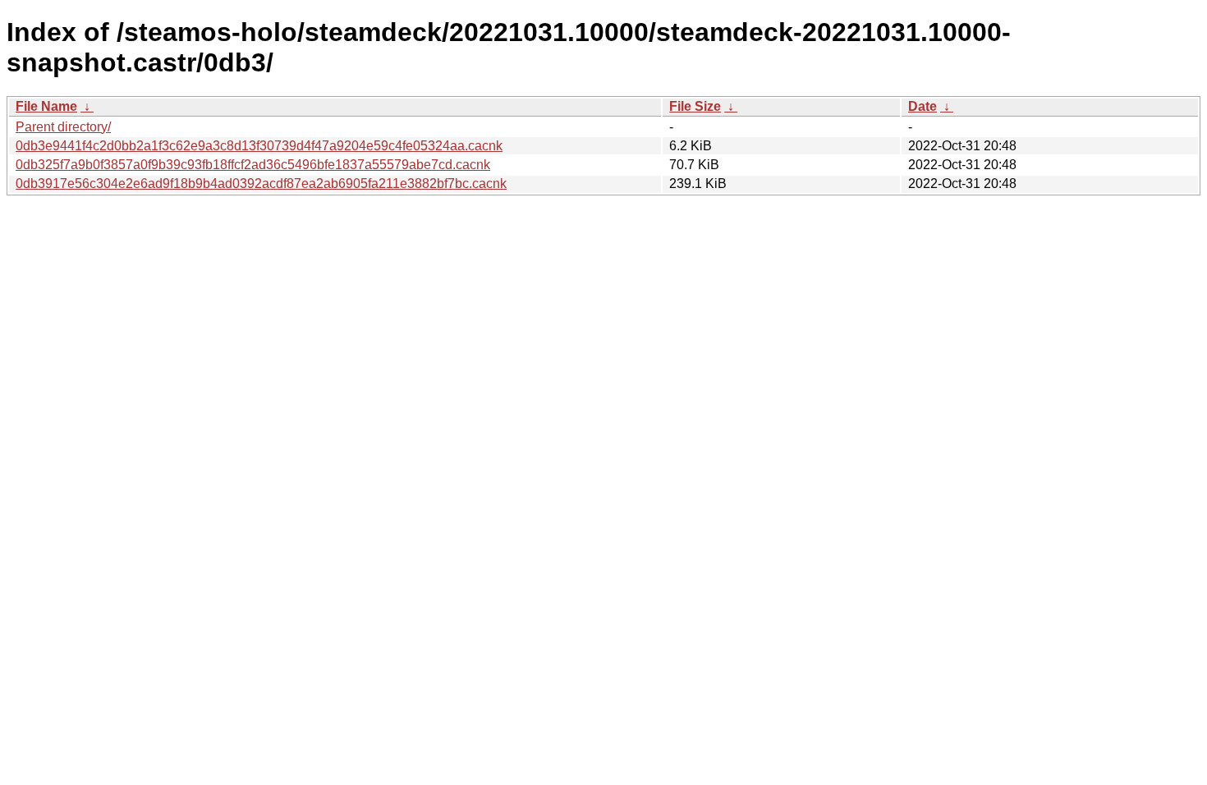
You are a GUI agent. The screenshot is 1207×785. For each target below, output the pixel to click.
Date (922, 106)
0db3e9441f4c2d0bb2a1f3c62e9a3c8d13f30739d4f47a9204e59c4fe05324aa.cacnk (259, 146)
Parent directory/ (63, 127)
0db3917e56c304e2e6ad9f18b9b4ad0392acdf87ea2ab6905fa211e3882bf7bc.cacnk (261, 184)
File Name (46, 106)
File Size (695, 106)
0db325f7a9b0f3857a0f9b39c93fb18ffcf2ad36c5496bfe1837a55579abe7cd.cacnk (253, 165)
